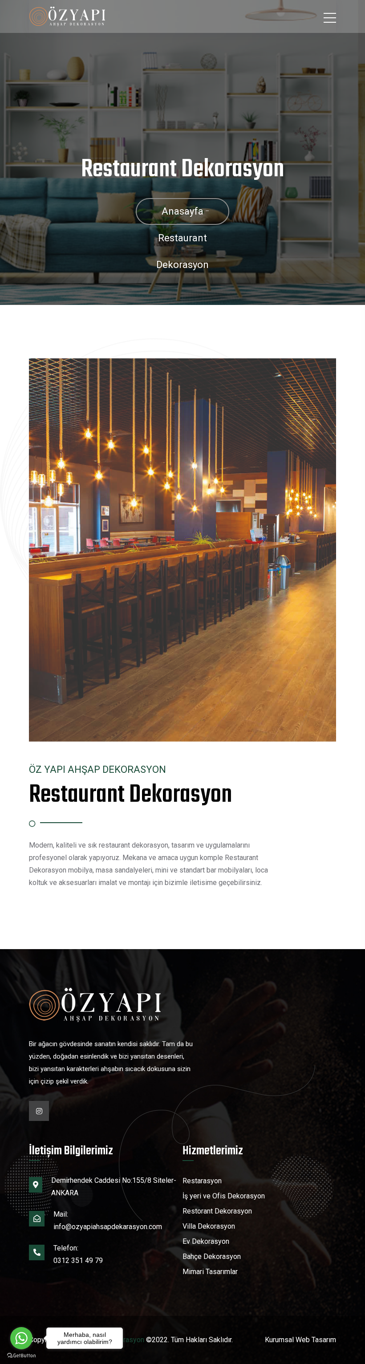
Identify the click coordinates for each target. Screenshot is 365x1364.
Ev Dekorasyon (205, 1241)
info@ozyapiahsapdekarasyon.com (107, 1226)
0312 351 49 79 (78, 1260)
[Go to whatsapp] (21, 1338)
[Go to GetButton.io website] (21, 1355)
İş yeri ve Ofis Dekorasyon (223, 1196)
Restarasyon (202, 1181)
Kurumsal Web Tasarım (300, 1340)
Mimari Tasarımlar (210, 1271)
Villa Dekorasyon (208, 1226)
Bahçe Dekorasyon (211, 1256)
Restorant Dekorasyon (217, 1211)
